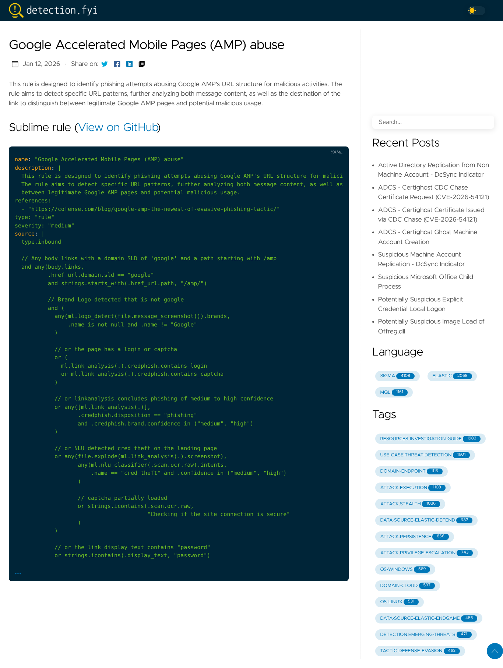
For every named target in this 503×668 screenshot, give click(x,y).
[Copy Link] (142, 64)
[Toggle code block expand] (333, 140)
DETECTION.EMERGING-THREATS (423, 634)
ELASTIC (449, 376)
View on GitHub (117, 128)
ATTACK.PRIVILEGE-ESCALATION (424, 553)
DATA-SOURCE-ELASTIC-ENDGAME (426, 618)
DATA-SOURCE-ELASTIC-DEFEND (424, 520)
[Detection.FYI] (56, 10)
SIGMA (395, 376)
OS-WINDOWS (403, 569)
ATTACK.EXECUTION (410, 487)
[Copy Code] (287, 140)
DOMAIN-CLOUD (405, 585)
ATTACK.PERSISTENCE (412, 536)
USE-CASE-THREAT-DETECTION (422, 455)
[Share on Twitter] (104, 64)
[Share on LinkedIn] (129, 64)
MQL (391, 392)
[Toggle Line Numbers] (303, 140)
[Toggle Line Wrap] (318, 140)
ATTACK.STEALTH (408, 504)
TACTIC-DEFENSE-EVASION (417, 650)
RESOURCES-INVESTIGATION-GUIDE (428, 439)
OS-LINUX (397, 602)
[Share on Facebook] (117, 64)
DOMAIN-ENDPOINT (409, 471)
